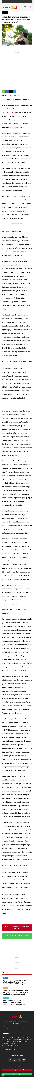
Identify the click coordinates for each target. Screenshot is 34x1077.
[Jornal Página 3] (11, 7)
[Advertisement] (17, 70)
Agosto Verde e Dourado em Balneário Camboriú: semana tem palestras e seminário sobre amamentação (16, 992)
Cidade (5, 977)
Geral (4, 13)
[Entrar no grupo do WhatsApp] (3, 1074)
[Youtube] (24, 1060)
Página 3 (5, 95)
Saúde (5, 988)
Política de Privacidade (17, 1023)
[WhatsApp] (3, 91)
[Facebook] (7, 91)
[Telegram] (14, 91)
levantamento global (9, 113)
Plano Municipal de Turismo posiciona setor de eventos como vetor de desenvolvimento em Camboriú (15, 1003)
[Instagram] (15, 1060)
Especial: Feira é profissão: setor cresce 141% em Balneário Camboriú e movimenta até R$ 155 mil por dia (17, 982)
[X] (11, 91)
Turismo (6, 998)
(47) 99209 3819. (8, 1047)
